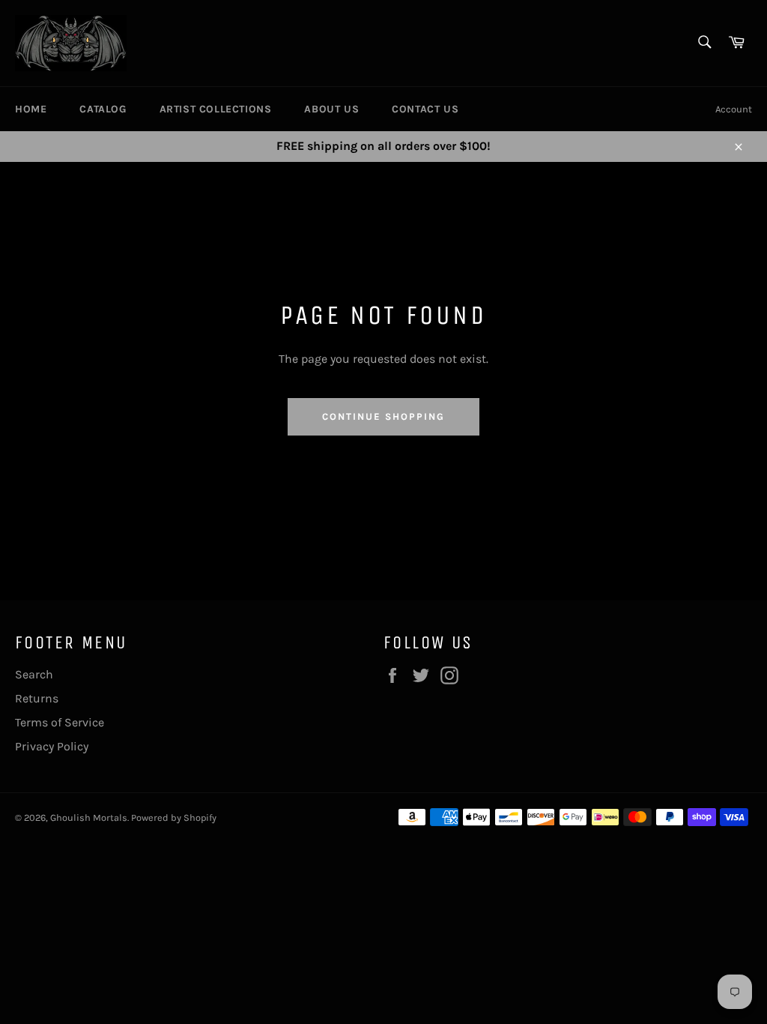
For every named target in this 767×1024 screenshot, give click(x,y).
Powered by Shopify (173, 817)
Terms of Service (59, 722)
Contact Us (425, 109)
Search (34, 674)
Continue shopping (383, 416)
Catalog (102, 109)
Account (733, 109)
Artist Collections (216, 109)
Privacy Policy (51, 746)
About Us (331, 109)
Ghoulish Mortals (88, 817)
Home (30, 109)
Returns (36, 698)
